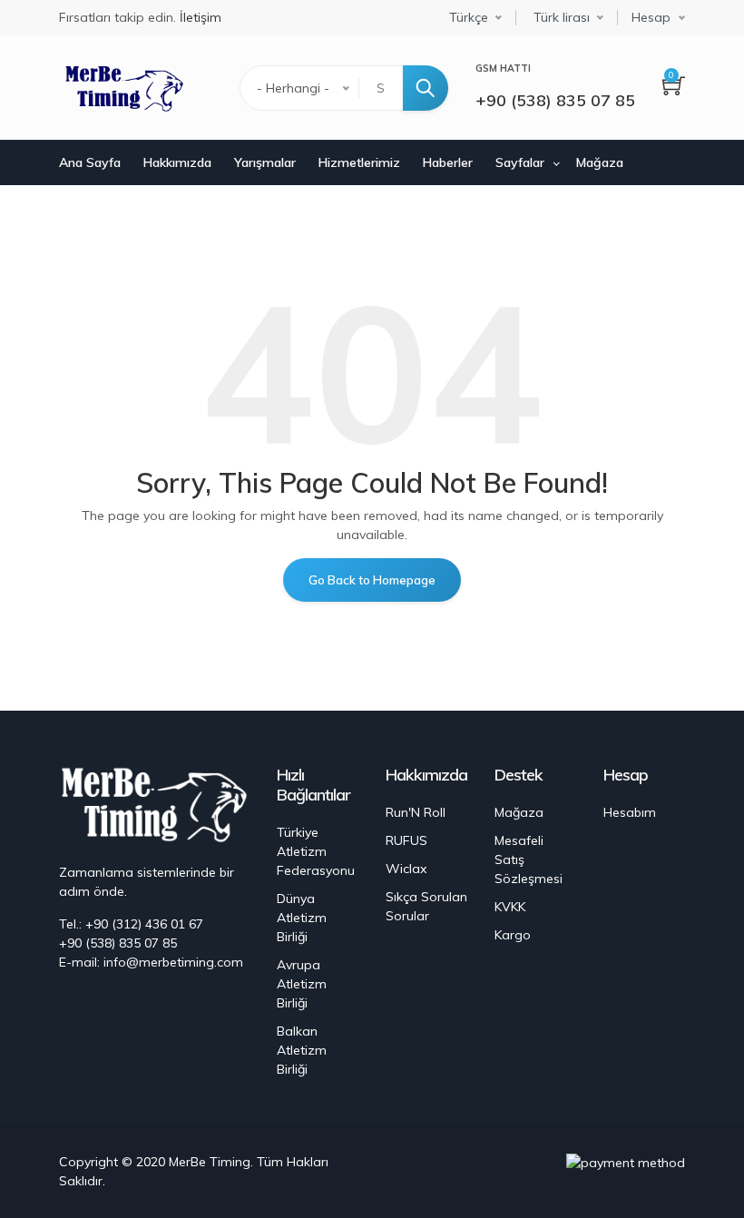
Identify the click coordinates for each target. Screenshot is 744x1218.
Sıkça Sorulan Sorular (426, 906)
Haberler (448, 162)
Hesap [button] (651, 17)
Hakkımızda (177, 162)
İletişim (200, 17)
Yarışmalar (265, 162)
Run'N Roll (415, 812)
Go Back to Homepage (372, 580)
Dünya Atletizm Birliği (302, 917)
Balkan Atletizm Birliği (302, 1050)
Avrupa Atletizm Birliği (302, 984)
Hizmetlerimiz (359, 162)
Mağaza (599, 162)
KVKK (509, 907)
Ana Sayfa (90, 162)
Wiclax (406, 868)
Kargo (512, 935)
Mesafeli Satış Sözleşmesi (528, 859)
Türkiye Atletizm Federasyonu (316, 851)
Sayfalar (519, 162)
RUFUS (406, 840)
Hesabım (629, 812)
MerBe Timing (209, 1162)
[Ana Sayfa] (121, 88)
